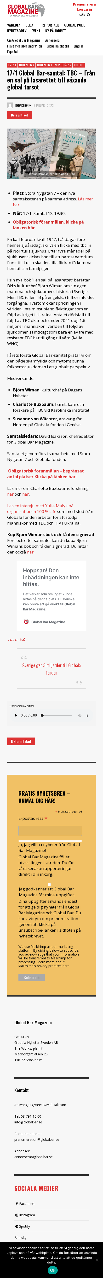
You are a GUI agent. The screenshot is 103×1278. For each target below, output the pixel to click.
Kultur (79, 65)
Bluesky (20, 1237)
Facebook (26, 1203)
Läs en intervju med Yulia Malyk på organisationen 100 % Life (40, 508)
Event (35, 30)
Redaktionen (23, 105)
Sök (82, 15)
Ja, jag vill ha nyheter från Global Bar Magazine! (49, 847)
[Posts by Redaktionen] (10, 105)
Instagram (27, 1215)
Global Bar (26, 65)
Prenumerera (84, 4)
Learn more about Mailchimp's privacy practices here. (44, 964)
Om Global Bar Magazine (23, 40)
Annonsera (52, 40)
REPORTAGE (50, 24)
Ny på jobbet (55, 30)
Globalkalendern (58, 45)
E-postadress (33, 817)
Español (12, 51)
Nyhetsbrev (17, 30)
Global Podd (75, 24)
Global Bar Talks (49, 65)
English (79, 45)
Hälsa (67, 65)
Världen (14, 24)
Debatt (31, 24)
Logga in (84, 9)
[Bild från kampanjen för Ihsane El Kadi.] (51, 154)
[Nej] (97, 1260)
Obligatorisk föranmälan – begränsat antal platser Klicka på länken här (45, 473)
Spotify (24, 1226)
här (10, 494)
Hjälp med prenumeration (24, 45)
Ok (53, 1270)
